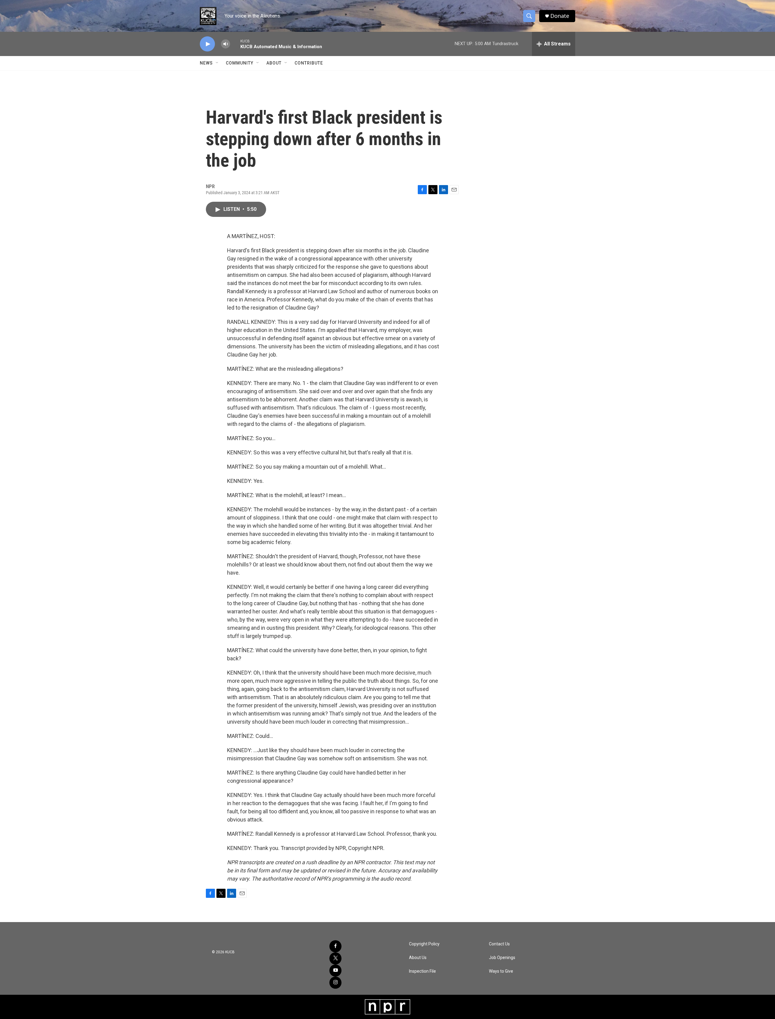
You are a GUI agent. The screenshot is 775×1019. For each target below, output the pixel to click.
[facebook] (335, 946)
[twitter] (335, 958)
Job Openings (502, 957)
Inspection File (422, 971)
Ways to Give (501, 971)
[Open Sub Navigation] (217, 63)
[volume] (225, 44)
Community (239, 63)
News (206, 63)
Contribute (309, 63)
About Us (418, 957)
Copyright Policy (424, 944)
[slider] (235, 44)
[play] (207, 44)
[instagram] (335, 983)
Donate (559, 16)
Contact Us (499, 944)
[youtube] (335, 970)
